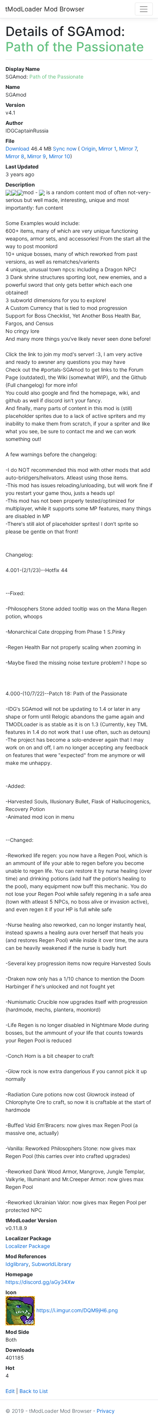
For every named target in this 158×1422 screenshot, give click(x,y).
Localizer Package (28, 1246)
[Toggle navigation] (144, 9)
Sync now (64, 148)
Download (17, 148)
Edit (10, 1391)
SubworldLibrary (51, 1264)
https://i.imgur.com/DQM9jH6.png (77, 1310)
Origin (88, 148)
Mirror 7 (128, 148)
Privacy (106, 1411)
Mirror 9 (36, 156)
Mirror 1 (107, 148)
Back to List (33, 1391)
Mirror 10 (59, 156)
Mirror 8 (15, 156)
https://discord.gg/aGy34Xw (40, 1282)
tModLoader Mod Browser (45, 9)
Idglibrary (17, 1264)
